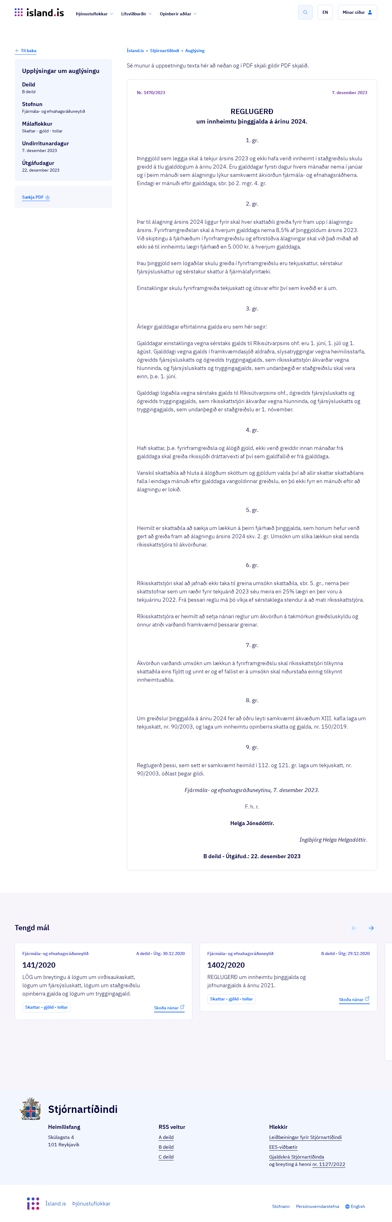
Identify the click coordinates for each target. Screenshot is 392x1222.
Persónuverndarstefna (317, 1206)
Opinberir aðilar (175, 14)
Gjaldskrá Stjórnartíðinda (296, 1157)
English (358, 1206)
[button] (325, 12)
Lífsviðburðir (133, 14)
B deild (166, 1147)
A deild (166, 1137)
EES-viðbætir (283, 1147)
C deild (166, 1157)
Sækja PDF (33, 197)
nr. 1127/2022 (328, 1164)
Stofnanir (281, 1206)
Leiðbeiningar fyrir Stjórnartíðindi (305, 1137)
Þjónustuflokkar (92, 14)
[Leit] (305, 12)
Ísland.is (55, 1203)
